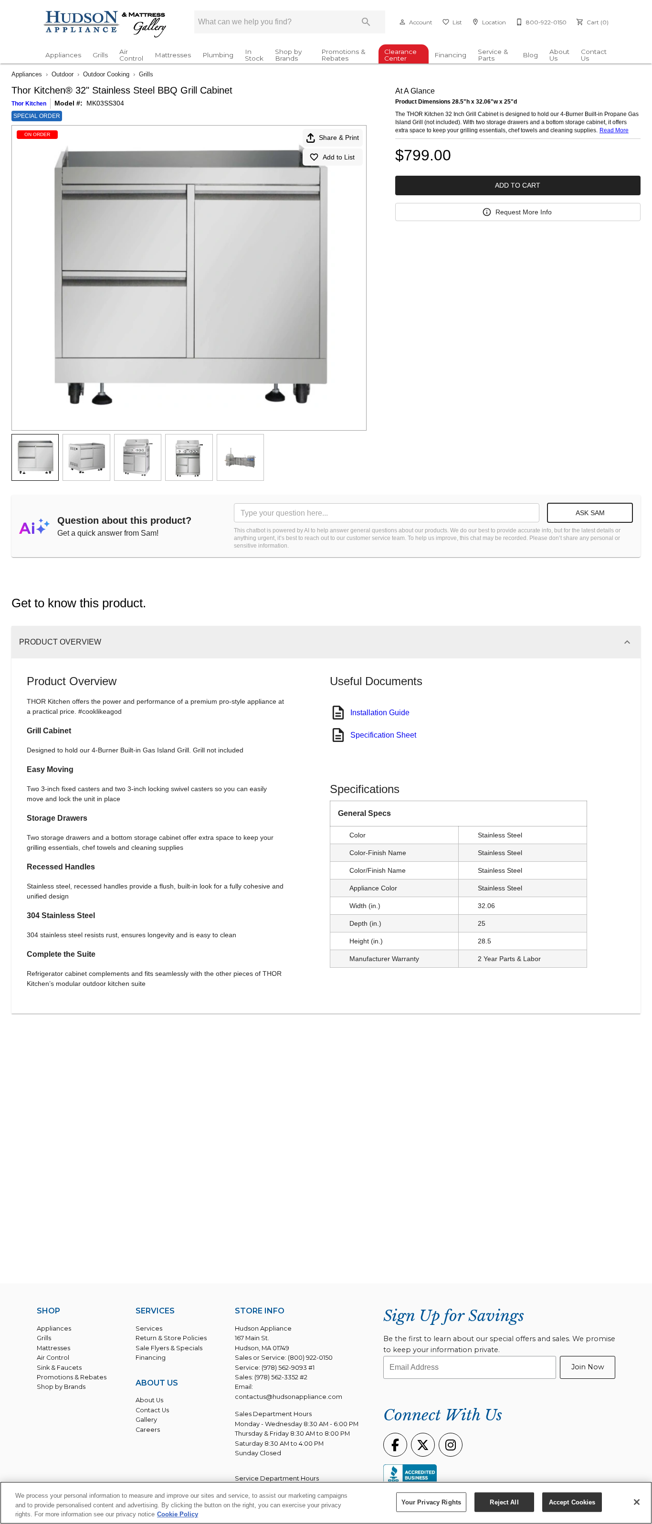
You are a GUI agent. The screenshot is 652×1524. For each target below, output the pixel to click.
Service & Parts (493, 55)
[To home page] (105, 25)
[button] (402, 22)
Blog (530, 55)
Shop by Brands (288, 55)
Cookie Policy (177, 1514)
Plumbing (217, 55)
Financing (450, 55)
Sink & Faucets (59, 1367)
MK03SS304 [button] (105, 103)
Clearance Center (400, 55)
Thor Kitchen (28, 103)
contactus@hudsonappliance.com (288, 1396)
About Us (559, 55)
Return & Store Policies (171, 1338)
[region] (326, 1503)
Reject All (504, 1501)
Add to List (339, 157)
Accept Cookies (572, 1501)
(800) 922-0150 (310, 1357)
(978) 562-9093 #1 (288, 1367)
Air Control (131, 55)
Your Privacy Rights (431, 1501)
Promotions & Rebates (343, 55)
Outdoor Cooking (106, 74)
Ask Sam (590, 513)
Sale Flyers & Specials (169, 1348)
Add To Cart (517, 185)
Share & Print (339, 137)
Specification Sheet (383, 735)
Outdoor (63, 74)
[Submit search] (366, 22)
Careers (148, 1429)
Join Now (587, 1367)
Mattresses (173, 55)
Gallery (146, 1419)
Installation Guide (380, 713)
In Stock (254, 55)
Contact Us (594, 55)
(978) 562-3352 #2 (280, 1377)
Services (149, 1328)
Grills (100, 55)
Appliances (63, 55)
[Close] (636, 1502)
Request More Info (523, 212)
